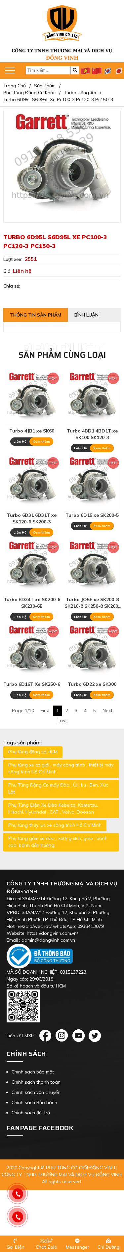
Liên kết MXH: (21, 1036)
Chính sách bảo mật (33, 1072)
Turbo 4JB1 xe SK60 (31, 431)
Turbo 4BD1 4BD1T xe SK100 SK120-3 (92, 434)
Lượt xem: (14, 259)
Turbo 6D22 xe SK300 (92, 684)
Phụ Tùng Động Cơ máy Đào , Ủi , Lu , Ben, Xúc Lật (58, 788)
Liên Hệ (20, 441)
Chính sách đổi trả (31, 1113)
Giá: (8, 271)
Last (62, 721)
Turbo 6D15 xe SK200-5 (92, 515)
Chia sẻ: (11, 286)
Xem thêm (41, 441)
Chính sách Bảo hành (34, 1102)
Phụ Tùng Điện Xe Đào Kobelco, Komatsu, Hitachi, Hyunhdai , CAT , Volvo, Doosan (53, 808)
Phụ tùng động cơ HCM (33, 752)
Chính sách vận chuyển (36, 1092)
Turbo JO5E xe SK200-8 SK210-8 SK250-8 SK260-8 (92, 603)
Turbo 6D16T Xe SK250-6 (31, 684)
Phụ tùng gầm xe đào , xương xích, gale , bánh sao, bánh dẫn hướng (57, 841)
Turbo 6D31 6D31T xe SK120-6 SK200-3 (32, 518)
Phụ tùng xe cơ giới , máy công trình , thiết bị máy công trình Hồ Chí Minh (60, 768)
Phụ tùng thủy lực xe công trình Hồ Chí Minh (55, 825)
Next (107, 710)
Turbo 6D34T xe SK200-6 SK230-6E (32, 603)
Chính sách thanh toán (36, 1082)
